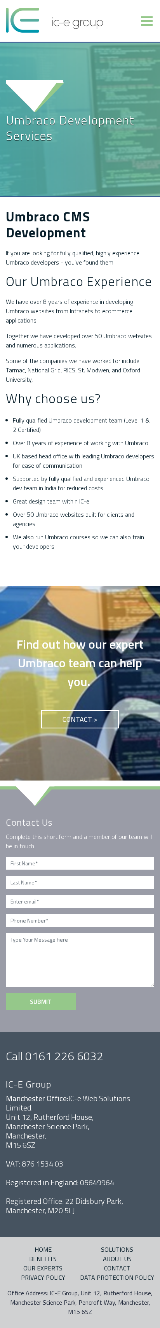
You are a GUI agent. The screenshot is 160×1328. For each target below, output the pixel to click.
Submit (41, 1001)
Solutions (117, 1249)
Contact (117, 1268)
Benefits (43, 1258)
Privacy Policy (43, 1277)
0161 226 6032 (64, 1056)
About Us (117, 1258)
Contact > (80, 719)
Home (43, 1249)
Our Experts (43, 1268)
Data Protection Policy (117, 1277)
